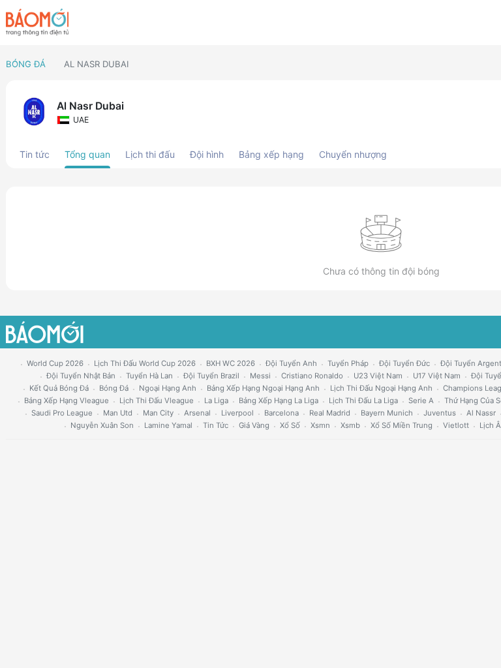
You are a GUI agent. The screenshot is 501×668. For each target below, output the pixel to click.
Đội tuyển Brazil (211, 375)
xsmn (320, 425)
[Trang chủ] (37, 22)
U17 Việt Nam (437, 375)
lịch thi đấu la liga (363, 400)
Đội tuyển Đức (404, 363)
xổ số (290, 425)
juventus (439, 413)
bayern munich (387, 413)
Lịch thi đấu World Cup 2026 (145, 363)
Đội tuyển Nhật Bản (80, 375)
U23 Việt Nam (378, 375)
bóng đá (114, 388)
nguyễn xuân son (102, 425)
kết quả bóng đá (59, 388)
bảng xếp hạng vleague (66, 400)
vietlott (456, 425)
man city (158, 413)
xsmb (350, 425)
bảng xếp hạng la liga (278, 400)
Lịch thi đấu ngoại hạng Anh (381, 388)
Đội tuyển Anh (291, 363)
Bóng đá (26, 64)
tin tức (215, 425)
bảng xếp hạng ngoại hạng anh (263, 388)
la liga (216, 400)
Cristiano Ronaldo (312, 375)
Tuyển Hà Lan (149, 375)
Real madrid (329, 413)
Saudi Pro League (62, 413)
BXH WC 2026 (230, 363)
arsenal (197, 413)
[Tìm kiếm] (489, 23)
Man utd (117, 413)
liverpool (237, 413)
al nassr (481, 413)
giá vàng (254, 425)
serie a (421, 400)
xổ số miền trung (402, 425)
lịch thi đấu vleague (156, 400)
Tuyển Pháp (348, 363)
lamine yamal (168, 425)
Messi (260, 375)
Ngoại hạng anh (167, 388)
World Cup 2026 (55, 363)
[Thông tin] (467, 23)
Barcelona (281, 413)
